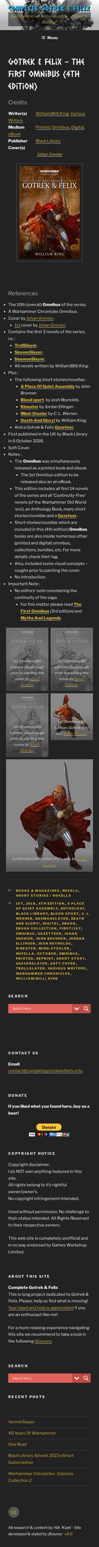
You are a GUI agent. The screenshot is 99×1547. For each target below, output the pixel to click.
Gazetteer (50, 934)
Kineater (29, 406)
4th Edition (51, 903)
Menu (52, 37)
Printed (43, 127)
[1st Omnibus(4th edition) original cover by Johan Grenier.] (49, 260)
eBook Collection (36, 928)
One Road (17, 1444)
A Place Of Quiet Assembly (48, 386)
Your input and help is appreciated (41, 1307)
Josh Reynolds (55, 943)
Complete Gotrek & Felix (49, 8)
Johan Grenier (49, 154)
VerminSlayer (21, 1421)
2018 (31, 903)
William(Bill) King (52, 113)
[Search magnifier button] (86, 1008)
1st (17, 325)
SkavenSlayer (29, 352)
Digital (77, 127)
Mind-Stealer (34, 413)
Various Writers (67, 968)
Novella (25, 954)
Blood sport (32, 399)
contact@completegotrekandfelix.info (45, 1070)
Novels (70, 891)
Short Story (70, 958)
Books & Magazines (38, 891)
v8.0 (68, 1533)
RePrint (45, 958)
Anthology (73, 908)
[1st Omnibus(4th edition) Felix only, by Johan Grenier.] (49, 815)
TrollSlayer (26, 345)
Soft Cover (63, 963)
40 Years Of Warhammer (32, 1433)
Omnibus (61, 127)
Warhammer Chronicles (43, 973)
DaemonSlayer (30, 359)
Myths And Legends (41, 618)
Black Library (48, 140)
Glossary (43, 1341)
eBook (14, 134)
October (47, 954)
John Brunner (51, 938)
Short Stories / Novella (44, 895)
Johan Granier (74, 733)
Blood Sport (65, 914)
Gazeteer (67, 515)
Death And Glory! (38, 420)
